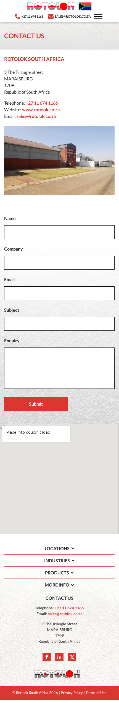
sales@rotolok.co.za (36, 116)
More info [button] (57, 584)
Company (13, 248)
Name (10, 218)
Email (9, 279)
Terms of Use (96, 692)
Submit (36, 403)
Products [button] (57, 572)
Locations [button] (57, 548)
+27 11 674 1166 (42, 102)
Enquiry (12, 340)
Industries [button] (57, 560)
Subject (11, 310)
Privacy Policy (72, 692)
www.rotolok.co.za (41, 109)
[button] (98, 16)
